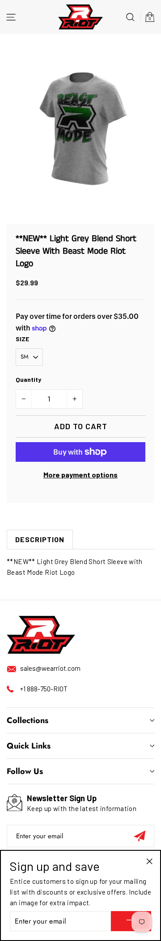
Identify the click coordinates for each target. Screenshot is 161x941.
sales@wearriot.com (50, 668)
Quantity (28, 379)
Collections (27, 720)
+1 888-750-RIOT (44, 689)
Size (22, 339)
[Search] (130, 17)
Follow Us (25, 771)
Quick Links (29, 746)
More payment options (80, 474)
